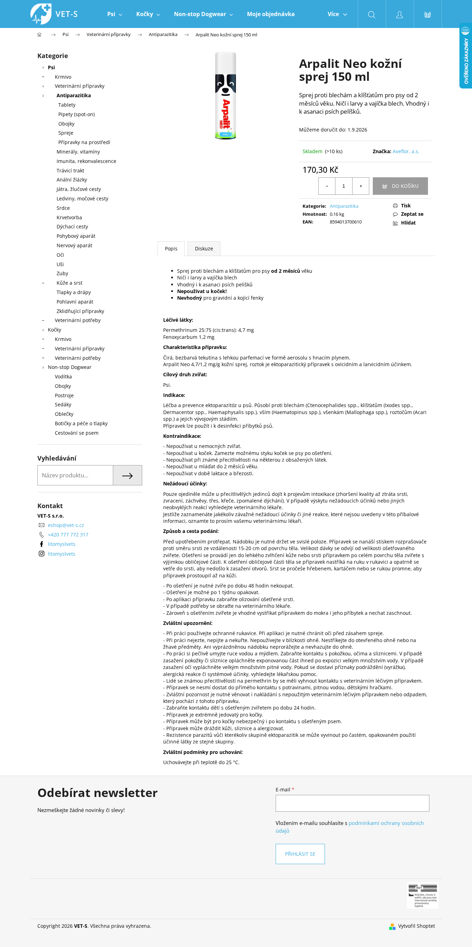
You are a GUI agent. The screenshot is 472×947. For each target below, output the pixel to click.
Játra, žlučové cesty (79, 189)
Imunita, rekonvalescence (86, 161)
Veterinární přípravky (79, 86)
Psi (51, 67)
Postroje (64, 395)
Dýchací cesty (72, 226)
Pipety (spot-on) (76, 114)
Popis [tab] (171, 248)
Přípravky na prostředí (84, 142)
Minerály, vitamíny (78, 151)
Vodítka (63, 376)
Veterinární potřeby (78, 320)
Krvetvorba (69, 217)
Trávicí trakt (70, 170)
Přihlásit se (300, 853)
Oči (60, 254)
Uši (60, 264)
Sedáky (63, 404)
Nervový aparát (74, 245)
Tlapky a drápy (74, 292)
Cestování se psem (77, 432)
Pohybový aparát (76, 236)
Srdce (63, 208)
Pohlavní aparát (75, 301)
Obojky (66, 123)
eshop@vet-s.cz (66, 525)
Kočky (54, 329)
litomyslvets (61, 544)
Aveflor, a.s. (406, 151)
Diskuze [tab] (204, 248)
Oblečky (64, 414)
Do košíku (405, 186)
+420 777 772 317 (68, 534)
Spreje (65, 132)
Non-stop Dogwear (70, 367)
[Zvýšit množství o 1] (360, 186)
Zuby (62, 273)
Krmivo (63, 76)
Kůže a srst (69, 282)
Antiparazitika (74, 95)
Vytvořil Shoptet (416, 926)
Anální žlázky (72, 179)
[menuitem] (114, 14)
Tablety (66, 104)
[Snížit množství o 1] (327, 186)
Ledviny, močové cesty (82, 198)
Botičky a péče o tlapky (81, 423)
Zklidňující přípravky (80, 311)
